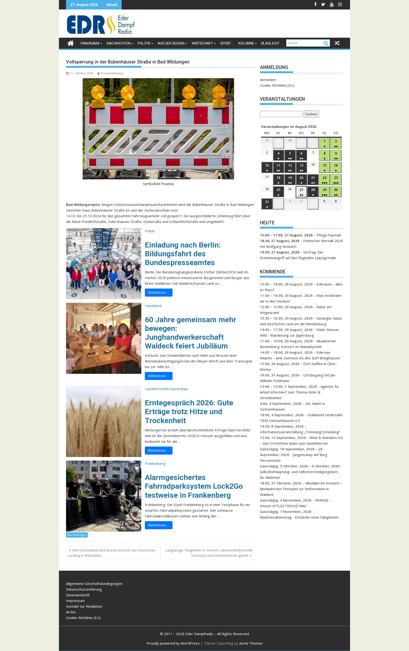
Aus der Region (171, 43)
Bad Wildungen (76, 535)
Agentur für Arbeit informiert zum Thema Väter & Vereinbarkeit (299, 392)
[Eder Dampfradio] (70, 42)
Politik (144, 43)
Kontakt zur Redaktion (84, 606)
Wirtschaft (202, 43)
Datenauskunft (78, 594)
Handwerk (153, 305)
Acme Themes (251, 643)
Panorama (90, 43)
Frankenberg (155, 463)
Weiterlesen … (158, 292)
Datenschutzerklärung (84, 589)
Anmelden (268, 79)
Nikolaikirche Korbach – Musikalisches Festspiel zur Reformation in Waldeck (301, 489)
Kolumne (246, 43)
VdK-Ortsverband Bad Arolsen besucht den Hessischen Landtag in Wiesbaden (112, 553)
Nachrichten (118, 43)
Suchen (310, 115)
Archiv (71, 612)
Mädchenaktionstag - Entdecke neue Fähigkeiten (299, 517)
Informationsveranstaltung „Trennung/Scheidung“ (300, 431)
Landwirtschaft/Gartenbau (166, 388)
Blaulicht (270, 43)
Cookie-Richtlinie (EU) (277, 85)
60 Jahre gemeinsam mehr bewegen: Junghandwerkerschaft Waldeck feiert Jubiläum (190, 333)
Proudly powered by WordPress (173, 643)
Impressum (75, 600)
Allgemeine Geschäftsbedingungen (94, 583)
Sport (225, 43)
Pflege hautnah (328, 235)
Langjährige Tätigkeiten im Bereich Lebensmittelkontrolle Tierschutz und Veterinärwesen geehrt (209, 553)
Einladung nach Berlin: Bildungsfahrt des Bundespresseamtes (183, 253)
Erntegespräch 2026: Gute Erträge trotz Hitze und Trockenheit (189, 411)
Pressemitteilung (112, 73)
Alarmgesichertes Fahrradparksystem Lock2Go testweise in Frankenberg (194, 486)
